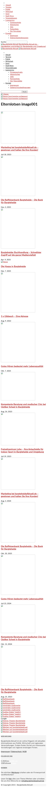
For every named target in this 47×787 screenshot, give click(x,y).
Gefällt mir (13, 761)
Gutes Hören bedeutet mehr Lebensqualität (22, 366)
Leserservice (9, 20)
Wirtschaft (9, 12)
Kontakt (8, 33)
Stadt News (9, 16)
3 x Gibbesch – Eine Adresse (14, 316)
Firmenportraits (15, 22)
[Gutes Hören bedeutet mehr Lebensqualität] (18, 362)
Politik (7, 9)
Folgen (13, 763)
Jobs (11, 27)
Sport (7, 14)
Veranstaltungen (11, 18)
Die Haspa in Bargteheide (13, 266)
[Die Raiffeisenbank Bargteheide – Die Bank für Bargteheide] (18, 195)
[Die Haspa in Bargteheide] (4, 262)
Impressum (14, 36)
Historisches (14, 25)
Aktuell (8, 5)
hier (10, 779)
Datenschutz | (16, 752)
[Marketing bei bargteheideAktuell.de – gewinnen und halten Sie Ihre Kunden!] (18, 143)
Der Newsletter (15, 31)
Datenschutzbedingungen (19, 38)
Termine (8, 7)
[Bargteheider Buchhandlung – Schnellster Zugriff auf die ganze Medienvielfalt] (18, 248)
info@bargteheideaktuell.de (32, 781)
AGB (25, 752)
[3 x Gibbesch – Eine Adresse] (18, 312)
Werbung (15, 772)
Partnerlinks (14, 29)
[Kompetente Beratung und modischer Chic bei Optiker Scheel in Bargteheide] (18, 400)
